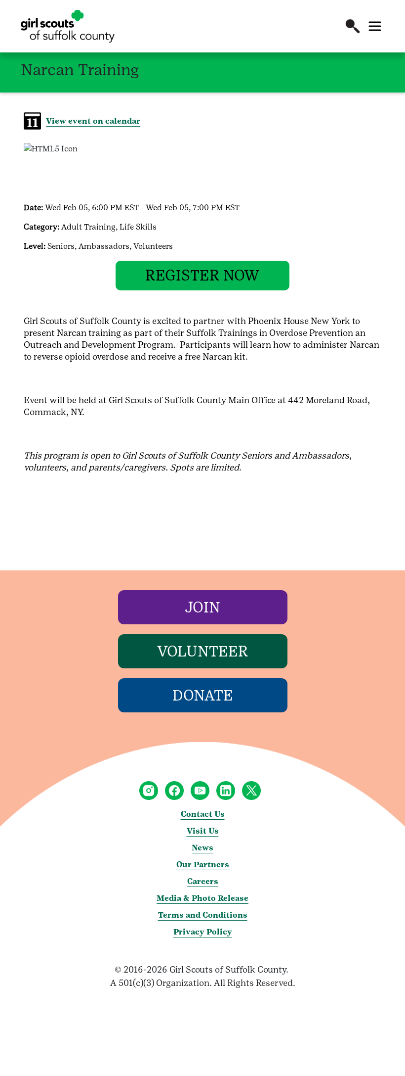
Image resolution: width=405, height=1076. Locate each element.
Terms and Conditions (202, 915)
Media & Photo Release (202, 898)
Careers (202, 881)
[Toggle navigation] (374, 26)
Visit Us (203, 831)
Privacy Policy (202, 931)
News (202, 847)
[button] (352, 26)
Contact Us (203, 814)
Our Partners (202, 864)
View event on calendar (93, 121)
